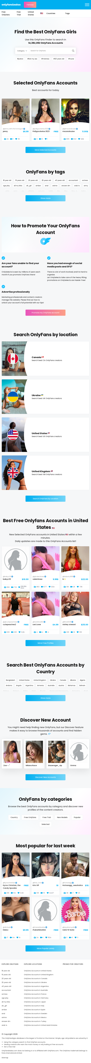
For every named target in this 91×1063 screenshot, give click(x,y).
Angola (18, 685)
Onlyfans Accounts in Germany (36, 998)
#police (20, 59)
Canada (63, 680)
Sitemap (5, 1058)
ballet (51, 191)
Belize (25, 691)
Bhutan (43, 691)
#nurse (71, 59)
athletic (31, 191)
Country (14, 817)
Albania (73, 680)
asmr (15, 191)
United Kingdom (40, 680)
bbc (58, 191)
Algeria (82, 680)
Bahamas (71, 685)
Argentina (29, 685)
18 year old (7, 180)
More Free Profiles (45, 643)
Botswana (76, 691)
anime (54, 186)
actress (85, 180)
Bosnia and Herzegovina (59, 691)
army (86, 186)
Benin (34, 691)
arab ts (77, 186)
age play (6, 186)
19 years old (19, 180)
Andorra (9, 685)
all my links (18, 186)
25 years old (46, 180)
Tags (67, 13)
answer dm (65, 186)
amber (38, 186)
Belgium (16, 691)
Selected (45, 824)
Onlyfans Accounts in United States (37, 971)
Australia (51, 685)
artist (7, 191)
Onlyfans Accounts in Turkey (35, 1021)
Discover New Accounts (45, 777)
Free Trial (19, 13)
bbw (65, 191)
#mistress (45, 59)
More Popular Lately (45, 948)
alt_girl (29, 186)
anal (46, 186)
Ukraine (53, 680)
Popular (77, 817)
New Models (62, 817)
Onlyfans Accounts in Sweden (35, 1013)
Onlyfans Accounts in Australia (36, 990)
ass (23, 191)
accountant (73, 180)
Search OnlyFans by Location (45, 498)
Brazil (86, 691)
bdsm (83, 191)
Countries (50, 13)
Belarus (6, 691)
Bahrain (82, 685)
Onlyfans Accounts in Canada (35, 978)
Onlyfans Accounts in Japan (35, 1002)
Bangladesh (10, 680)
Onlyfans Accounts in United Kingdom (38, 975)
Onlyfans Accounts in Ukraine (35, 982)
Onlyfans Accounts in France (35, 994)
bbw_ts (74, 191)
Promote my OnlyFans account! (45, 312)
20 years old (33, 180)
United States (31, 13)
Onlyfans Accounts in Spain (34, 1010)
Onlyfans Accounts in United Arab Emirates (40, 1025)
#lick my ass (32, 59)
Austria (61, 685)
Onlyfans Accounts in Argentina (36, 986)
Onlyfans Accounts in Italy (34, 1006)
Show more (45, 198)
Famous (30, 4)
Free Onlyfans (6, 13)
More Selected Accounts (45, 150)
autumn (41, 191)
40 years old (60, 180)
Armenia (40, 685)
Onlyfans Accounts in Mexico (35, 1017)
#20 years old (58, 59)
